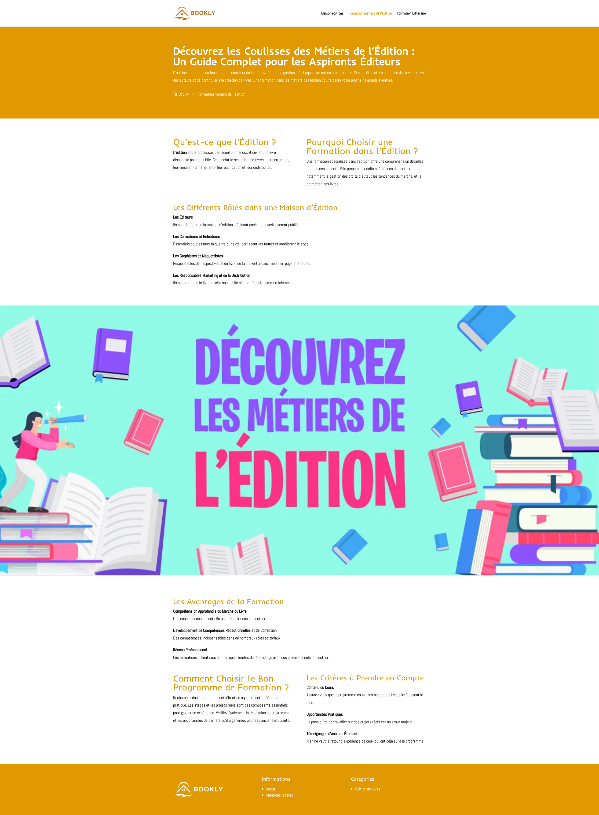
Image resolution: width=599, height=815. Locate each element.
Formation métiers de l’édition (370, 13)
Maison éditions (332, 13)
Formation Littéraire (411, 13)
